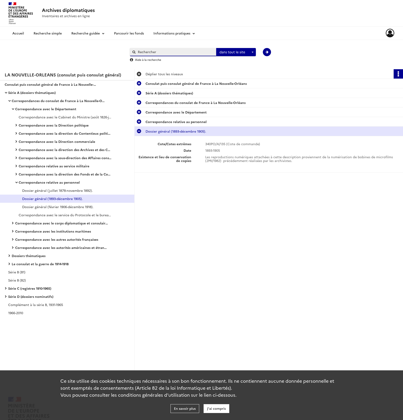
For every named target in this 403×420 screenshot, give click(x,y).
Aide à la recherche (148, 60)
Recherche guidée (85, 33)
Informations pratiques (171, 33)
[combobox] (236, 52)
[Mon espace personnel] (390, 33)
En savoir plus (185, 408)
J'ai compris (216, 408)
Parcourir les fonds (129, 33)
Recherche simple (48, 33)
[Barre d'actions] (398, 74)
